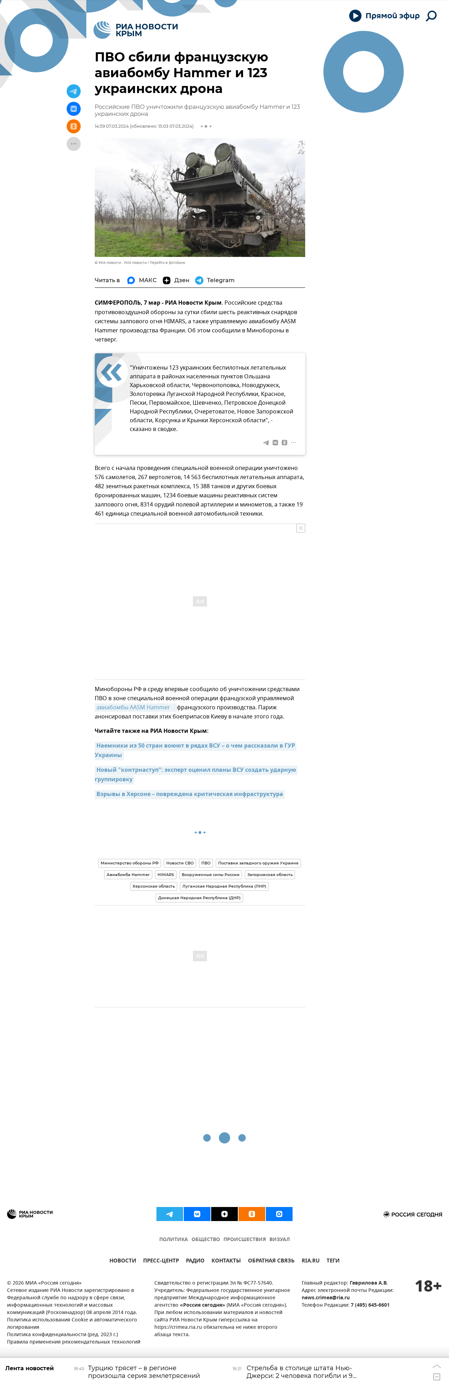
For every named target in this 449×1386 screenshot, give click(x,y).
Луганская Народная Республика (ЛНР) (224, 886)
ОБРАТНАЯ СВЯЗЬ (271, 1262)
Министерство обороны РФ (130, 863)
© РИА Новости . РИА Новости (121, 262)
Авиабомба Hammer (128, 874)
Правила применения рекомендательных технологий (73, 1342)
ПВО (205, 863)
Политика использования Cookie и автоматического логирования (72, 1324)
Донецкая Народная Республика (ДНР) (199, 897)
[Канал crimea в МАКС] (279, 1214)
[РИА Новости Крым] (135, 30)
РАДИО (195, 1262)
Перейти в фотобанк (167, 262)
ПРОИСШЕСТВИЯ (244, 1240)
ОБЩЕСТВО (206, 1240)
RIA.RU (311, 1262)
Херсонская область (154, 886)
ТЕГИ (333, 1262)
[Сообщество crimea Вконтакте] (197, 1214)
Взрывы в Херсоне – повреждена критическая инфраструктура (189, 794)
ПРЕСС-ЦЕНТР (161, 1262)
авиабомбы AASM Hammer (133, 707)
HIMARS (166, 874)
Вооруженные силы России (211, 874)
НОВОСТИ (122, 1262)
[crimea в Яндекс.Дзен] (224, 1214)
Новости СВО (180, 863)
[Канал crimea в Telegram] (169, 1214)
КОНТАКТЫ (226, 1262)
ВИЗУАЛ (279, 1240)
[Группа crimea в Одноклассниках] (252, 1214)
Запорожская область (270, 874)
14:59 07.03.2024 (112, 126)
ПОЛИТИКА (173, 1240)
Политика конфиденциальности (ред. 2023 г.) (62, 1335)
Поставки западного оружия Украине (258, 863)
